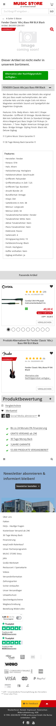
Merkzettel (11, 410)
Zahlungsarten (10, 581)
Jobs (5, 558)
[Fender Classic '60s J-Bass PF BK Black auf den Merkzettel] (51, 353)
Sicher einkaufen (11, 585)
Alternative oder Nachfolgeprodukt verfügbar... (23, 75)
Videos (6, 572)
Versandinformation (12, 576)
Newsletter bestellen (26, 486)
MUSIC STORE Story (12, 553)
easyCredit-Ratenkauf (13, 544)
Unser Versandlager (12, 590)
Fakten (6, 521)
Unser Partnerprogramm (15, 549)
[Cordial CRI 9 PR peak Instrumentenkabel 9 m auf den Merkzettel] (51, 286)
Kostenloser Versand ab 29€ (16, 530)
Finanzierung (9, 539)
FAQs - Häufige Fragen (13, 526)
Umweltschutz (10, 595)
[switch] (18, 617)
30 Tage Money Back (12, 535)
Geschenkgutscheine (13, 599)
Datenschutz (42, 710)
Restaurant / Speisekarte (15, 567)
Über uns (7, 516)
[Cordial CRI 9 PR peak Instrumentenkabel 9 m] (13, 301)
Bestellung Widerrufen (14, 608)
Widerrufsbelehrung (26, 712)
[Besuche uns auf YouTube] (34, 723)
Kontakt (23, 710)
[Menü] (21, 615)
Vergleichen (44, 322)
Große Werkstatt (11, 562)
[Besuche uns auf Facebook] (23, 723)
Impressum (31, 710)
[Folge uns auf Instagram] (28, 723)
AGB (36, 712)
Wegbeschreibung (11, 604)
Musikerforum (13, 710)
